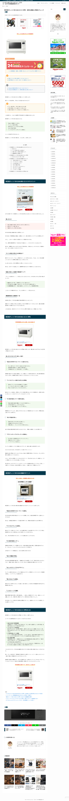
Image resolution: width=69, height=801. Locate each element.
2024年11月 (53, 187)
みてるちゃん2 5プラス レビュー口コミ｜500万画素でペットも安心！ (20, 700)
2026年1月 (53, 156)
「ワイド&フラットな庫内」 (18, 161)
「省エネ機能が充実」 (17, 164)
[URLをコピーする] (42, 725)
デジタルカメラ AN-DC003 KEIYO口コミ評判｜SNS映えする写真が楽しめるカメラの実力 (24, 693)
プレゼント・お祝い (55, 198)
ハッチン (10, 747)
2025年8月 (53, 167)
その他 (53, 228)
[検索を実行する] (64, 9)
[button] (7, 725)
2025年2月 (53, 180)
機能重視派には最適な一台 (17, 153)
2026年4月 (53, 153)
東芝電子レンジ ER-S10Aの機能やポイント (19, 158)
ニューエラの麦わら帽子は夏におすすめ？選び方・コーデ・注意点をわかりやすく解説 (58, 103)
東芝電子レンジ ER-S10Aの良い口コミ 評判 (19, 155)
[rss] (64, 0)
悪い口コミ (15, 148)
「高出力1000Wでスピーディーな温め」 (20, 160)
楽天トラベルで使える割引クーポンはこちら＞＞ (19, 78)
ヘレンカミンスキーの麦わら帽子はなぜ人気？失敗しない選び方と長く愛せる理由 (58, 100)
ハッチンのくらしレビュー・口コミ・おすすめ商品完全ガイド (12, 3)
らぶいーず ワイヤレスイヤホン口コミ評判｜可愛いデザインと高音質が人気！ (22, 698)
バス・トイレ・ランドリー (56, 203)
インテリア (53, 214)
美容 (52, 207)
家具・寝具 (53, 216)
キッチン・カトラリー (55, 201)
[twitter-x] (63, 0)
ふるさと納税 (54, 196)
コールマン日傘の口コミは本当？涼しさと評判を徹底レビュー (58, 96)
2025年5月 (53, 174)
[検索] (65, 0)
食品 (52, 212)
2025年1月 (53, 183)
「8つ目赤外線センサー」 (17, 163)
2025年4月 (53, 176)
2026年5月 (53, 151)
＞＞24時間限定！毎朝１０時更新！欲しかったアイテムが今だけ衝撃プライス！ (25, 71)
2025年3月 (53, 178)
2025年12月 (53, 158)
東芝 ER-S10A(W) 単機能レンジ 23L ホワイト (23, 206)
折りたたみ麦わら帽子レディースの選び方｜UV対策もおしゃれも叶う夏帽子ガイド (58, 107)
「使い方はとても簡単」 (17, 168)
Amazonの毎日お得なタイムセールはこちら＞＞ (19, 88)
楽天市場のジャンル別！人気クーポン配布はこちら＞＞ (20, 80)
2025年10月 (53, 162)
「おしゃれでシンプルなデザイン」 (19, 166)
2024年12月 (53, 185)
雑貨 (52, 221)
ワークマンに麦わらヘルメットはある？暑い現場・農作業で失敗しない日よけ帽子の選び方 (58, 111)
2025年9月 (53, 165)
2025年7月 (53, 169)
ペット (53, 225)
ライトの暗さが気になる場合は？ (19, 150)
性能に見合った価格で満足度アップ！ (19, 151)
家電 (6, 707)
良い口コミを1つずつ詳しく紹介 (18, 156)
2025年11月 (53, 160)
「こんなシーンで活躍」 (17, 169)
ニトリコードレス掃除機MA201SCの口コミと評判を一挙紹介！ (19, 695)
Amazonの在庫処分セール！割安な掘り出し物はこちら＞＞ (21, 89)
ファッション (54, 205)
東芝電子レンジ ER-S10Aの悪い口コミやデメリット (20, 147)
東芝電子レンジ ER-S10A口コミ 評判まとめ (19, 171)
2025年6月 (53, 171)
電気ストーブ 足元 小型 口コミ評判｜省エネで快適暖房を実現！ (19, 697)
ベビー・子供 (54, 223)
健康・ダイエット (55, 210)
